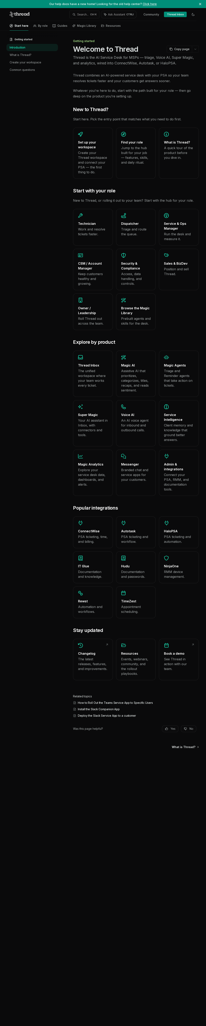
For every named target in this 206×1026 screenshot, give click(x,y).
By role (43, 25)
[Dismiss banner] (200, 4)
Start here (21, 25)
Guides (62, 25)
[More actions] (195, 49)
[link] (93, 153)
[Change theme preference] (193, 14)
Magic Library (86, 25)
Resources (113, 25)
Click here (150, 4)
